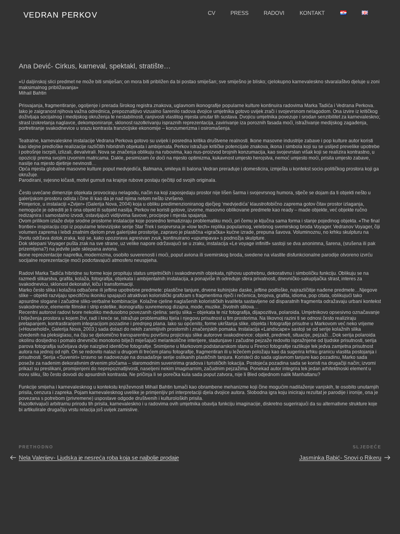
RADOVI (274, 13)
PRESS (239, 13)
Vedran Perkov (60, 15)
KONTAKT (312, 13)
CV (211, 13)
